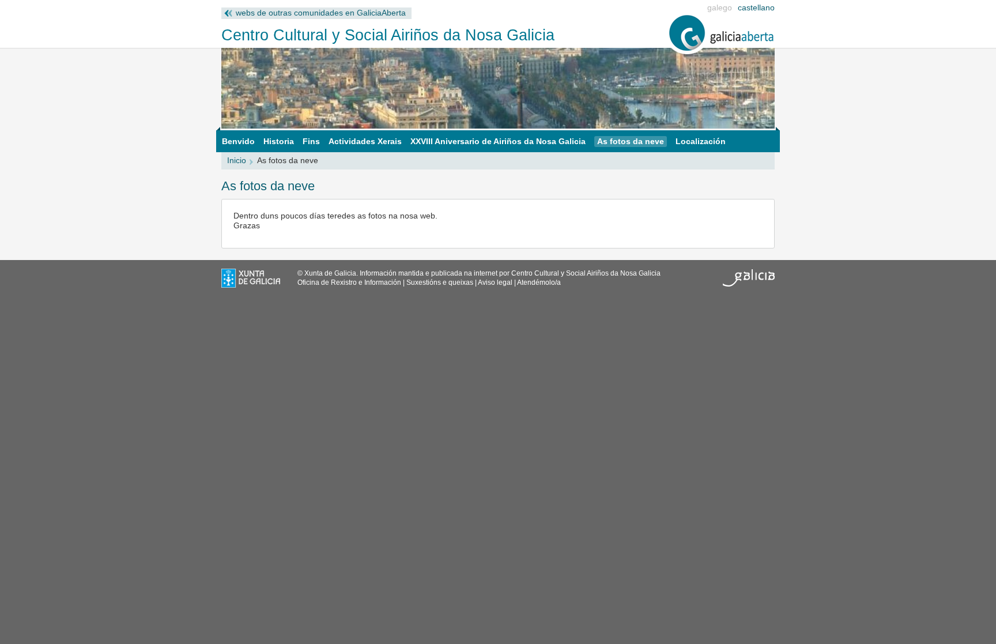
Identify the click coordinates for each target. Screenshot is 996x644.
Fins (311, 141)
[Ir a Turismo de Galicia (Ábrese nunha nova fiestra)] (749, 284)
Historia (278, 141)
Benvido (238, 141)
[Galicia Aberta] (721, 51)
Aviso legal (495, 282)
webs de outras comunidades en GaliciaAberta (321, 13)
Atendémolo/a (539, 282)
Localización (701, 141)
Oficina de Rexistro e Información (349, 282)
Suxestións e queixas (439, 282)
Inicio (236, 160)
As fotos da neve (630, 141)
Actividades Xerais (365, 141)
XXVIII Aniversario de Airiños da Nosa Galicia (498, 141)
